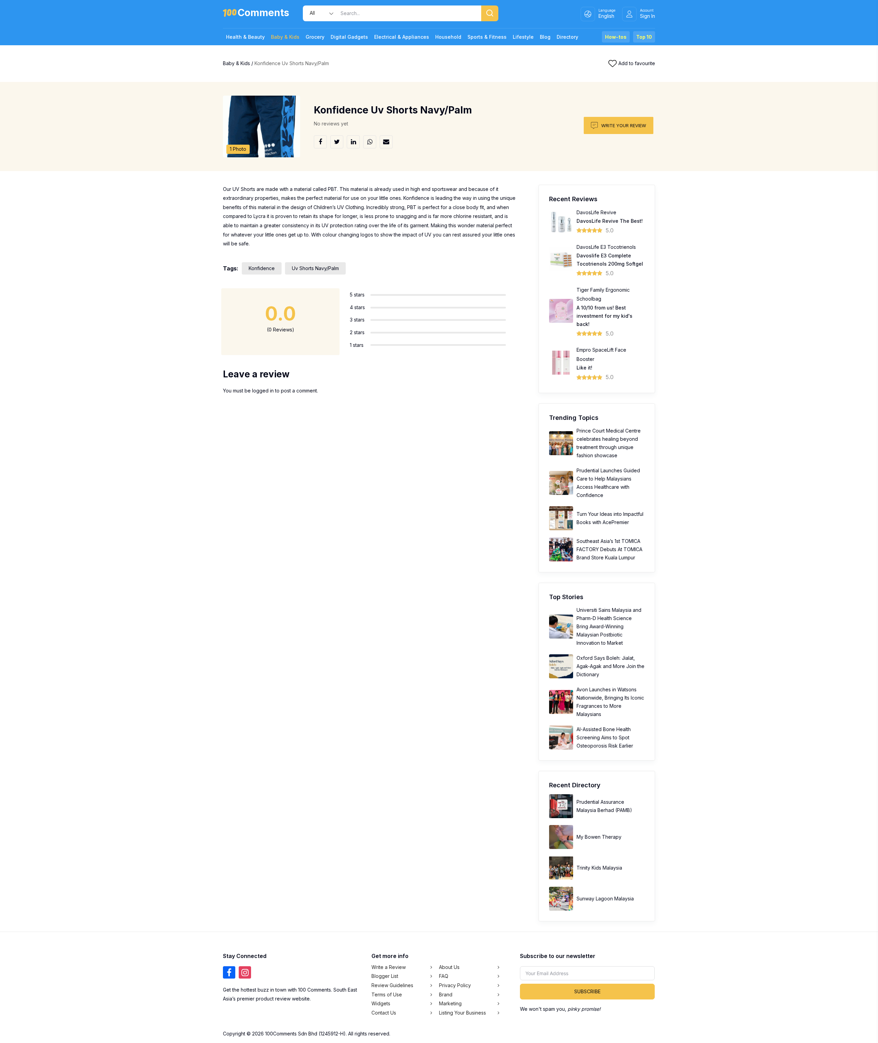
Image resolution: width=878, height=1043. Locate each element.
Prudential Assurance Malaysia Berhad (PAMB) (604, 806)
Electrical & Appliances (401, 37)
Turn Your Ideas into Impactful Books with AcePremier (610, 518)
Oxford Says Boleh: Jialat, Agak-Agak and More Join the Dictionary (610, 666)
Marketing (450, 1003)
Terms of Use (386, 994)
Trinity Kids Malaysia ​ (600, 868)
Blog (545, 37)
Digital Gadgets (349, 37)
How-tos (616, 37)
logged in (263, 390)
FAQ (443, 976)
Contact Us (383, 1013)
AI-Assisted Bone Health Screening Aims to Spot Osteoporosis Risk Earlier (605, 737)
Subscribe (587, 991)
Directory (567, 37)
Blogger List (384, 976)
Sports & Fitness (487, 37)
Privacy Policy (455, 985)
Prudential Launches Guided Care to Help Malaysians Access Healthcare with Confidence (608, 483)
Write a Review (388, 967)
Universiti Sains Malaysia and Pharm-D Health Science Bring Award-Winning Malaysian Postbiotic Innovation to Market (609, 626)
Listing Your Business (462, 1013)
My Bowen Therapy (599, 837)
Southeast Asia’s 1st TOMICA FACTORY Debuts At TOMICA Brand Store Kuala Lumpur (609, 549)
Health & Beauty (245, 37)
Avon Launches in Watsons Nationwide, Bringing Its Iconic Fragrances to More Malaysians (610, 702)
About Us (449, 967)
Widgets (380, 1003)
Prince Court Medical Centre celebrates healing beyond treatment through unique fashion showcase (609, 443)
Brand (445, 994)
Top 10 (644, 37)
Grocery (315, 37)
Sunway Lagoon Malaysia (605, 898)
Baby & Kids (285, 37)
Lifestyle (523, 37)
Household (448, 37)
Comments (263, 14)
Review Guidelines (392, 985)
